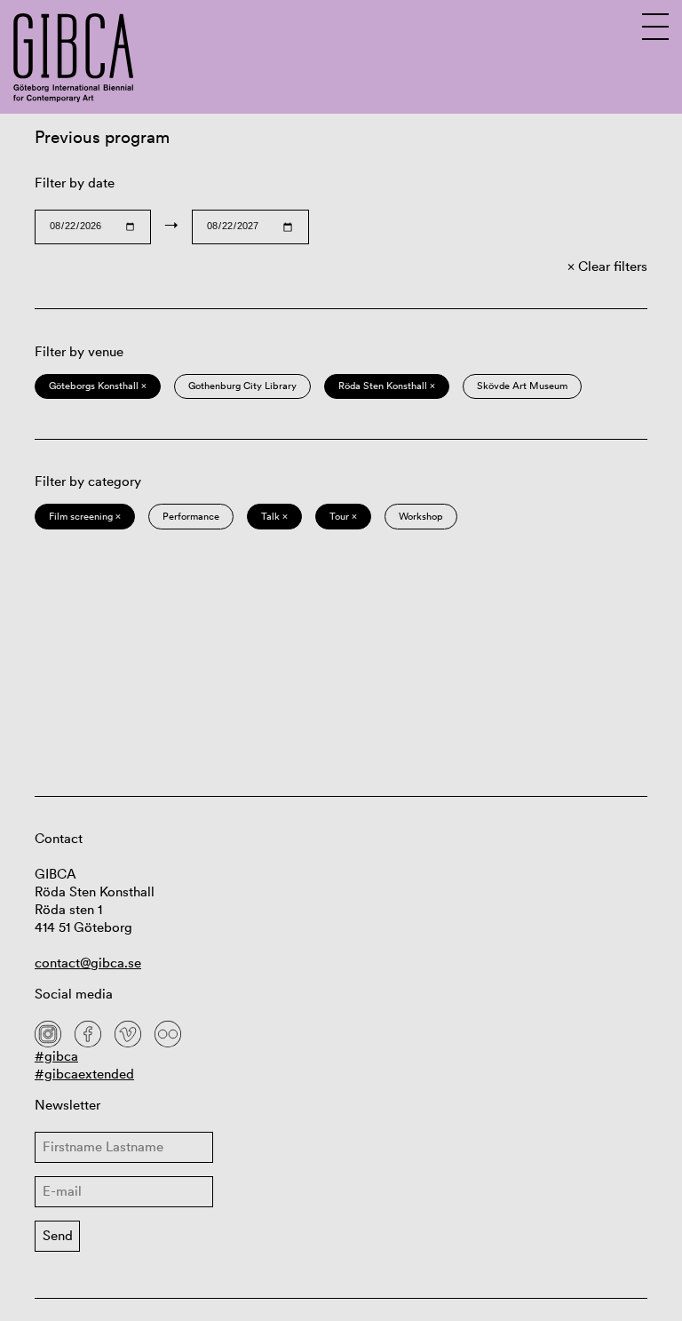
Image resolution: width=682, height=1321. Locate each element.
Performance (191, 516)
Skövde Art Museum (522, 385)
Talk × (274, 516)
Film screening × (85, 516)
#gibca (56, 1055)
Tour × (343, 516)
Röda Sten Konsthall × (386, 385)
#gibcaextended (84, 1073)
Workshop (421, 516)
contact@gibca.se (88, 962)
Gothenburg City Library (242, 385)
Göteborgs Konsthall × (98, 385)
